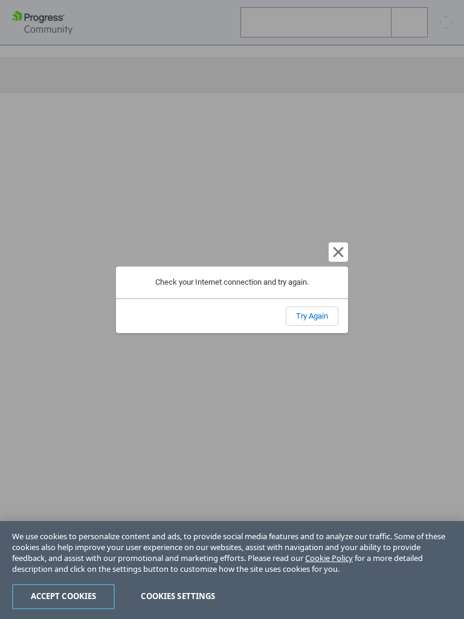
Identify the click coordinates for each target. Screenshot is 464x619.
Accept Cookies (64, 596)
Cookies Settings (178, 596)
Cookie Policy (329, 558)
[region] (232, 570)
